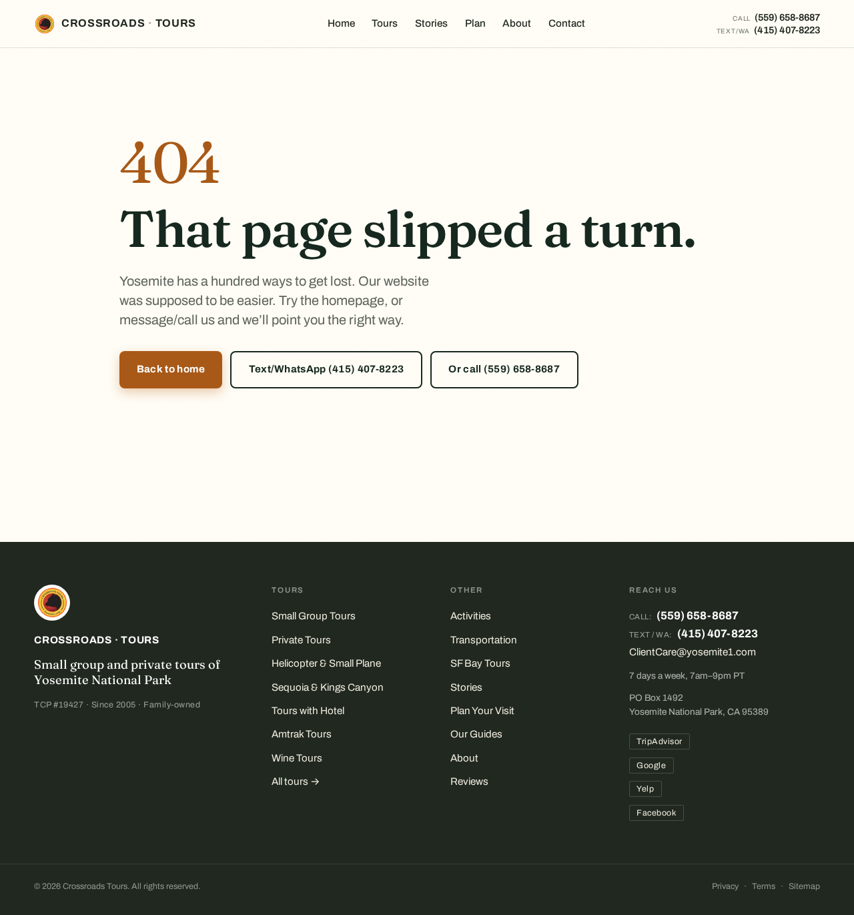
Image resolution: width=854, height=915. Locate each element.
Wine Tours (297, 758)
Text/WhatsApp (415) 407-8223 (326, 369)
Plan (475, 23)
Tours (385, 23)
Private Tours (301, 640)
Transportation (483, 640)
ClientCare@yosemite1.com (692, 652)
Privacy (725, 886)
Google (651, 765)
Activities (470, 616)
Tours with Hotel (308, 710)
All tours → (296, 781)
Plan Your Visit (482, 710)
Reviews (469, 781)
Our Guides (476, 734)
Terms (763, 886)
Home (341, 23)
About (516, 23)
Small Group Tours (314, 616)
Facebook (656, 813)
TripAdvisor (659, 741)
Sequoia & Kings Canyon (328, 687)
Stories (431, 23)
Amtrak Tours (302, 734)
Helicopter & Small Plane (326, 663)
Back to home (171, 369)
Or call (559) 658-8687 (504, 369)
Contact (566, 23)
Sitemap (804, 886)
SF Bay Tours (480, 663)
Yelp (645, 789)
